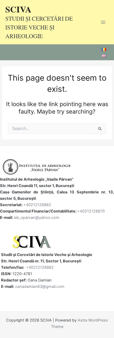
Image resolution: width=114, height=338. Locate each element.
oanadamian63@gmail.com (39, 286)
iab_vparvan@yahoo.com (36, 217)
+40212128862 (37, 204)
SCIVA (18, 9)
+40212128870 (91, 211)
